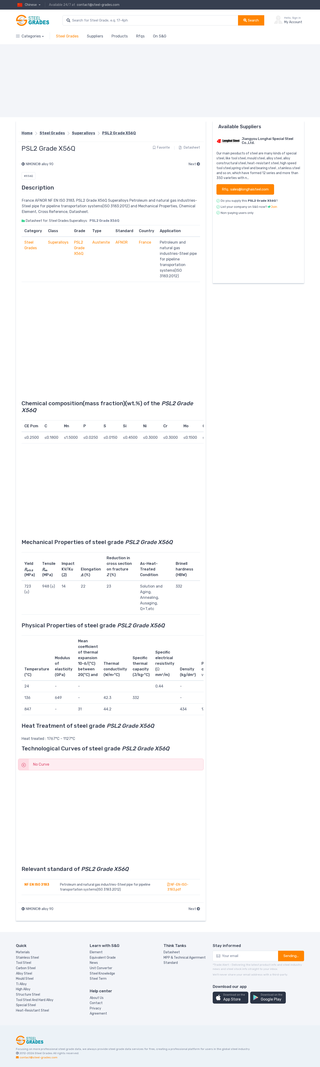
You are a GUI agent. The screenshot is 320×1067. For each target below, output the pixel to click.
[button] (230, 998)
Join (274, 206)
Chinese (31, 5)
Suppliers (95, 36)
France (145, 242)
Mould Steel (24, 979)
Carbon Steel (26, 968)
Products (120, 36)
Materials (23, 952)
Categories (31, 36)
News (94, 963)
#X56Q (28, 176)
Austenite (101, 242)
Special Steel (26, 1005)
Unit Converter (101, 968)
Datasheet (191, 148)
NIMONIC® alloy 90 (39, 164)
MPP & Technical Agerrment (185, 958)
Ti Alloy (21, 984)
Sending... (291, 956)
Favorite (163, 148)
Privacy (95, 1008)
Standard (171, 963)
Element (96, 952)
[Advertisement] (156, 80)
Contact (96, 1003)
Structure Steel (28, 995)
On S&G (159, 36)
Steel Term (98, 979)
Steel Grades (67, 36)
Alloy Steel (24, 974)
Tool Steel (23, 963)
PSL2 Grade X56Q (119, 133)
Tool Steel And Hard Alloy (34, 1000)
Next (193, 164)
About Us (97, 998)
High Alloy (23, 989)
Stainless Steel (27, 958)
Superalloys (83, 133)
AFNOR (121, 242)
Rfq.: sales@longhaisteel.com (245, 189)
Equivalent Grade (103, 958)
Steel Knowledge (102, 974)
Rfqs (140, 36)
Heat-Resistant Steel (32, 1010)
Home (27, 133)
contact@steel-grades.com (98, 5)
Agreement (98, 1014)
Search (253, 20)
